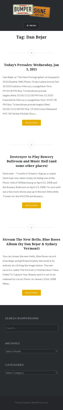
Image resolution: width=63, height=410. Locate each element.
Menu (33, 25)
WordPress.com (40, 402)
